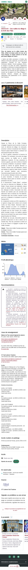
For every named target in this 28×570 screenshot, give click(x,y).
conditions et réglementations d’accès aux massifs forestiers (16, 296)
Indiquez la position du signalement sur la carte (15, 481)
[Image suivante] (26, 9)
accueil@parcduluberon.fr (8, 312)
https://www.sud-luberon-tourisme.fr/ (11, 330)
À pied (10, 23)
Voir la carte (13, 566)
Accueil (5, 23)
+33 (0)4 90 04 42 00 (7, 314)
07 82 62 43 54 (5, 334)
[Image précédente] (2, 9)
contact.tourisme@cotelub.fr (9, 332)
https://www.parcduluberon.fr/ (9, 310)
